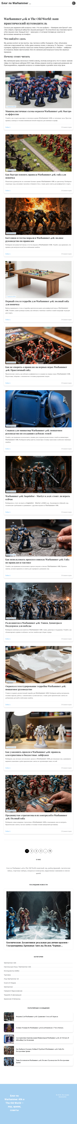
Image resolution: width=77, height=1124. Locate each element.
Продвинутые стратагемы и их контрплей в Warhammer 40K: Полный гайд (36, 817)
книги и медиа (10, 983)
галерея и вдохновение (13, 991)
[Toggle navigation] (74, 3)
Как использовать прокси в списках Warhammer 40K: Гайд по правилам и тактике (37, 561)
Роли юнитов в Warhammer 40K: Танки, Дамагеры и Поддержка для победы (33, 624)
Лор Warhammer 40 (11, 979)
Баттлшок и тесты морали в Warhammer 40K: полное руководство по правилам (34, 239)
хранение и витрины (12, 999)
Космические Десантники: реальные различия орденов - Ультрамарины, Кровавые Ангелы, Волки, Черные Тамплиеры (37, 944)
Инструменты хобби (11, 971)
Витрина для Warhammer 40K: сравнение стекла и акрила (37, 1016)
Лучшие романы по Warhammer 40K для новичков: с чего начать (39, 1028)
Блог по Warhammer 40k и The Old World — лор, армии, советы (17, 3)
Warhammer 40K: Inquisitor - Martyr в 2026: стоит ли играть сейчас (37, 498)
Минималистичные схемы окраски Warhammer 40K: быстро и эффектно (38, 113)
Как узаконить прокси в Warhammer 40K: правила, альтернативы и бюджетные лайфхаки (33, 753)
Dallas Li (8, 127)
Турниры (7, 975)
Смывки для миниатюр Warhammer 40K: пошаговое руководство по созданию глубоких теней (33, 432)
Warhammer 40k (10, 963)
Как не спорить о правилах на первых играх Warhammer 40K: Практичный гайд (36, 369)
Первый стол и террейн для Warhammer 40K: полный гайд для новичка (37, 303)
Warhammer (8, 987)
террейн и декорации (12, 995)
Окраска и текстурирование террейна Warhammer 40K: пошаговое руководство (35, 688)
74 (50, 851)
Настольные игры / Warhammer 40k (17, 967)
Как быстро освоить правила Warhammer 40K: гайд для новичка (35, 176)
